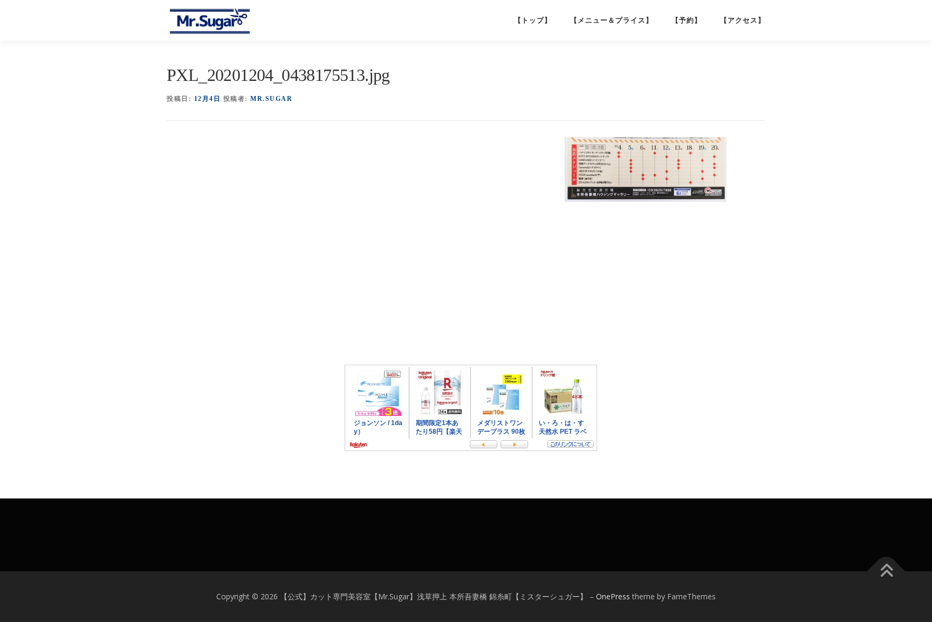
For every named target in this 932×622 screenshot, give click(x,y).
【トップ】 (533, 20)
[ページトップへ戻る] (886, 571)
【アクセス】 (742, 20)
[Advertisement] (363, 166)
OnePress (613, 596)
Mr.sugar (271, 98)
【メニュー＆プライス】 (611, 20)
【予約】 (686, 20)
